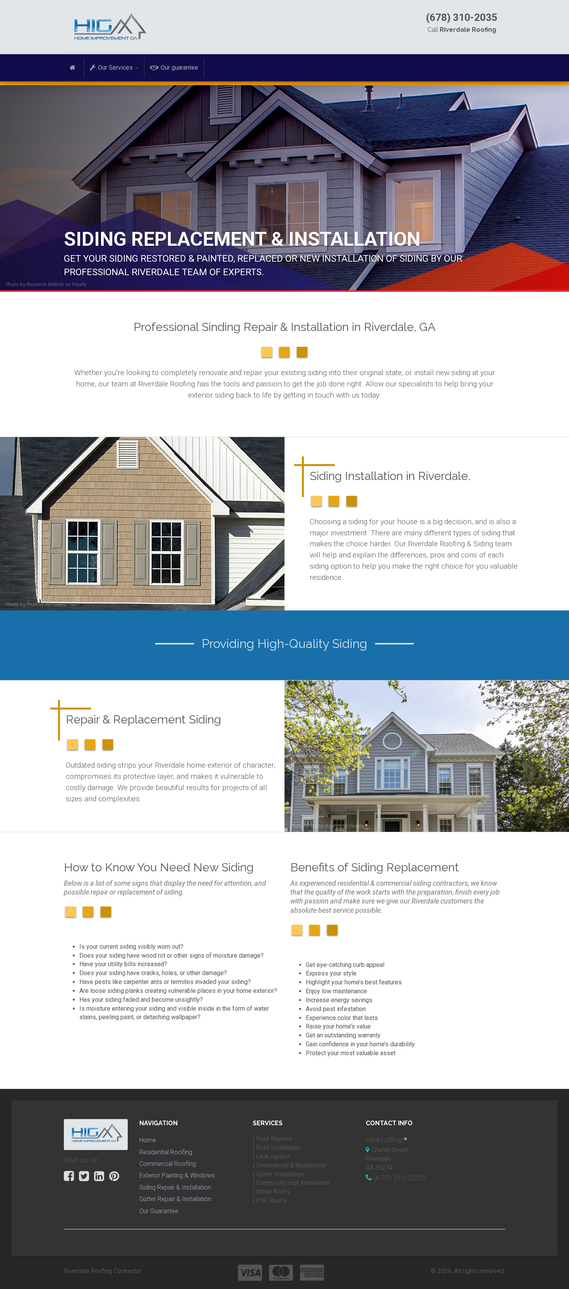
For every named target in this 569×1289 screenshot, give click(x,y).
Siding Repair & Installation (175, 1187)
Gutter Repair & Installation (175, 1199)
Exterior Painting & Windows (177, 1175)
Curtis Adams (326, 826)
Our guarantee (179, 67)
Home (147, 1140)
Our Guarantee (158, 1211)
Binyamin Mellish (45, 284)
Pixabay (35, 604)
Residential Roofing (165, 1152)
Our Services (115, 67)
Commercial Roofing (167, 1163)
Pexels (79, 284)
